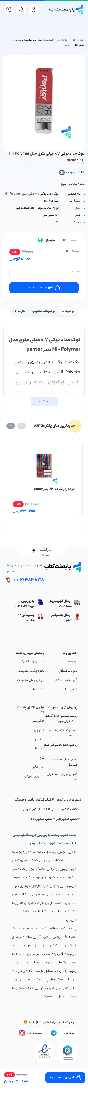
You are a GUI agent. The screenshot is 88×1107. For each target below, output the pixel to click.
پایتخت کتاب (78, 40)
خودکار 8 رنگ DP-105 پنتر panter (54, 489)
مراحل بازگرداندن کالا (31, 661)
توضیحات (68, 311)
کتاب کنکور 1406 (41, 819)
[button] (21, 426)
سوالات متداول (67, 671)
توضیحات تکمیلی (43, 311)
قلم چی (39, 730)
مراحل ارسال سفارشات (30, 680)
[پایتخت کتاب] (66, 10)
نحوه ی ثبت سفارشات (31, 671)
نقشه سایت (37, 689)
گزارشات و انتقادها (66, 680)
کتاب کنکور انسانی (64, 809)
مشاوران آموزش (34, 776)
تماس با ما (71, 689)
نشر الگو (38, 767)
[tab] (68, 310)
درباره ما (72, 661)
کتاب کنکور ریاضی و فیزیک (33, 800)
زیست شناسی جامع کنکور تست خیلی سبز (61, 718)
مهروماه (39, 748)
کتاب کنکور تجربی (35, 809)
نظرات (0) (19, 311)
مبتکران (39, 739)
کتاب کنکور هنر (66, 819)
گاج (42, 757)
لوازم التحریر (62, 40)
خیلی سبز (38, 721)
